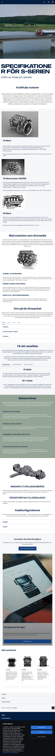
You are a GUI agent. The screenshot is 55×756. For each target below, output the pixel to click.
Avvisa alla (41, 732)
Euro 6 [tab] (3, 322)
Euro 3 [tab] (19, 322)
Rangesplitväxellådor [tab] (16, 364)
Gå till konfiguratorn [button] (27, 641)
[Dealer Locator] (48, 2)
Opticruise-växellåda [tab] (28, 364)
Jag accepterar (41, 727)
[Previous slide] (2, 667)
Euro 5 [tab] (8, 322)
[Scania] (53, 2)
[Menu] (2, 2)
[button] (27, 694)
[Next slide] (53, 667)
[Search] (44, 2)
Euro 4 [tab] (13, 322)
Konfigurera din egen (14, 627)
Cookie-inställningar (41, 736)
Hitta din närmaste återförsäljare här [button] (27, 548)
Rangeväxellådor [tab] (6, 364)
